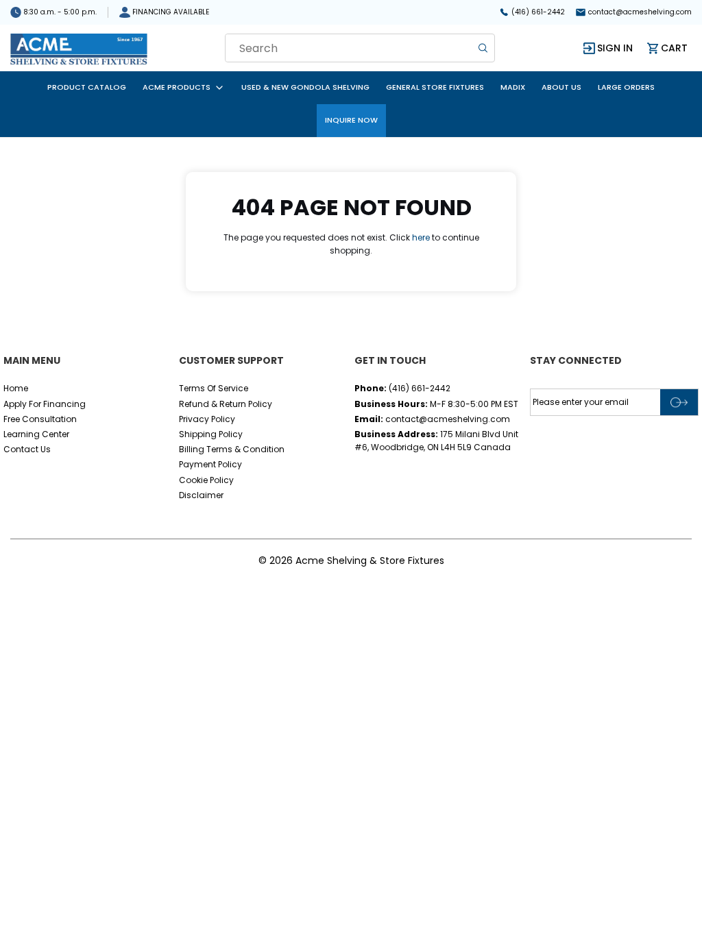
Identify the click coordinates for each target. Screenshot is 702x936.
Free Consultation (40, 419)
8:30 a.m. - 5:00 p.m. (60, 12)
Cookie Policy (206, 480)
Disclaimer (201, 495)
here (421, 237)
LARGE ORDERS (626, 87)
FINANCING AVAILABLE (170, 12)
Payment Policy (210, 464)
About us (561, 87)
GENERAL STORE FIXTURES (435, 87)
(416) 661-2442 (538, 12)
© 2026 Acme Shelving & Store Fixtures (351, 560)
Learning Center (36, 434)
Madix (512, 87)
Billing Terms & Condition (232, 449)
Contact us (27, 449)
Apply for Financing (44, 404)
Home (15, 388)
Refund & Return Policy (225, 404)
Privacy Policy (207, 419)
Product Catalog (86, 87)
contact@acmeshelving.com (640, 12)
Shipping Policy (211, 434)
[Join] (679, 402)
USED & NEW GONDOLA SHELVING (305, 87)
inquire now (351, 119)
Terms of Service (213, 388)
